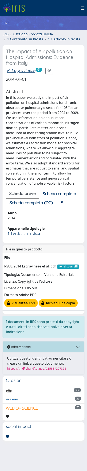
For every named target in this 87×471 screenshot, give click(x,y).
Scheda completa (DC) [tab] (31, 202)
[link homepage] (15, 8)
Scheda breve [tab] (22, 193)
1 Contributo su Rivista (25, 39)
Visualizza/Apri (22, 303)
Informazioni (20, 347)
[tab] (62, 202)
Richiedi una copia (59, 303)
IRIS (6, 34)
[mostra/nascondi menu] (82, 8)
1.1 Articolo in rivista (64, 39)
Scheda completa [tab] (59, 193)
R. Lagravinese (21, 70)
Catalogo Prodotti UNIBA (33, 34)
